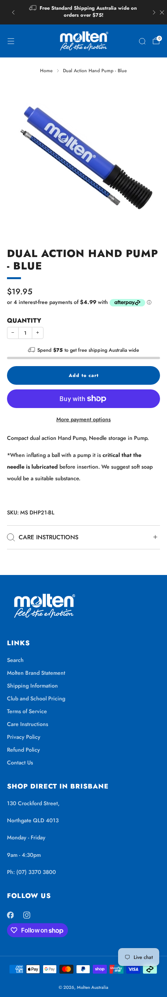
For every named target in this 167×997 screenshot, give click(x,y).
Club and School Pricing (36, 698)
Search (15, 660)
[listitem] (84, 12)
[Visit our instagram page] (27, 915)
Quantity (24, 320)
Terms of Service (27, 711)
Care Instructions (27, 724)
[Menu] (11, 41)
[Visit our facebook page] (10, 915)
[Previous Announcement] (13, 12)
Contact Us (20, 762)
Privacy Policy (23, 737)
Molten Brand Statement (36, 673)
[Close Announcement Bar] (162, 12)
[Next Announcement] (154, 12)
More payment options (83, 419)
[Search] (142, 41)
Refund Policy (23, 750)
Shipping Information (32, 686)
